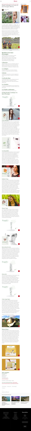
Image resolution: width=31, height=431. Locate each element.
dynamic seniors (9, 386)
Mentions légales (6, 413)
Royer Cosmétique (14, 386)
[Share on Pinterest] (19, 47)
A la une (15, 413)
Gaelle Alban (7, 9)
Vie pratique (15, 419)
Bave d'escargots (4, 386)
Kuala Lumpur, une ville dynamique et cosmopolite (15, 403)
